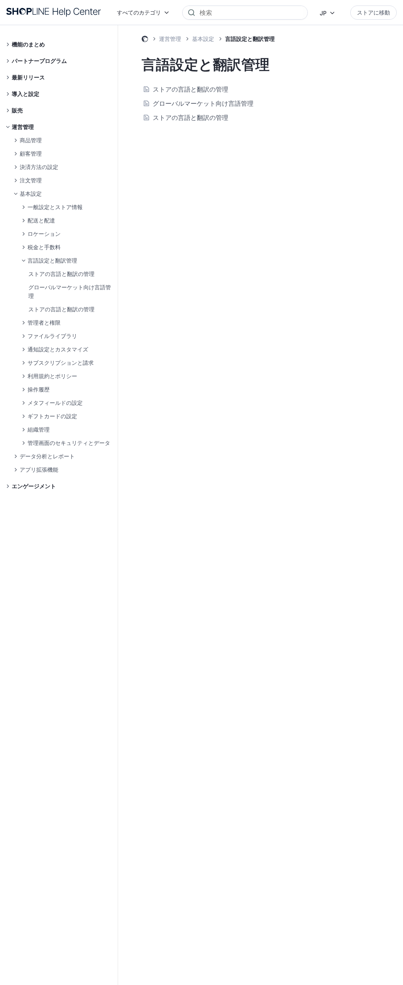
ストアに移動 (373, 12)
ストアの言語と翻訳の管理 (61, 273)
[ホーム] (53, 12)
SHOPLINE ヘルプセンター (145, 40)
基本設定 (203, 38)
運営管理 (170, 38)
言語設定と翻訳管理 (250, 38)
